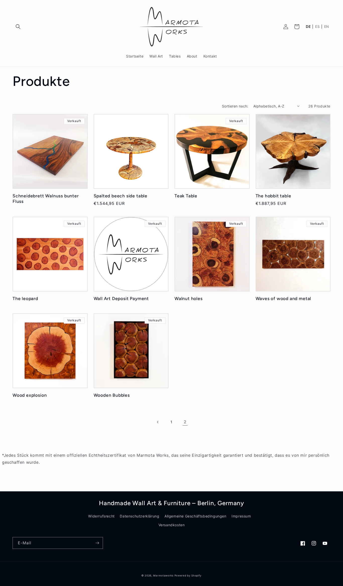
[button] (18, 26)
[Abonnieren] (97, 543)
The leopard (25, 298)
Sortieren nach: (235, 106)
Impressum (241, 516)
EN (326, 26)
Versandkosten (171, 525)
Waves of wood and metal (283, 298)
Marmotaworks (163, 575)
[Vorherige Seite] (157, 422)
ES (317, 26)
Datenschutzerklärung (139, 516)
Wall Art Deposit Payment (121, 298)
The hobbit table (273, 195)
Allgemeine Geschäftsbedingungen (195, 516)
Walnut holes (189, 298)
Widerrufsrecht (101, 516)
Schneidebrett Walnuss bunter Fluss (46, 198)
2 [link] (185, 421)
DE (308, 26)
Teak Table (186, 195)
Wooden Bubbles (112, 395)
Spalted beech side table (120, 195)
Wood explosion (30, 395)
